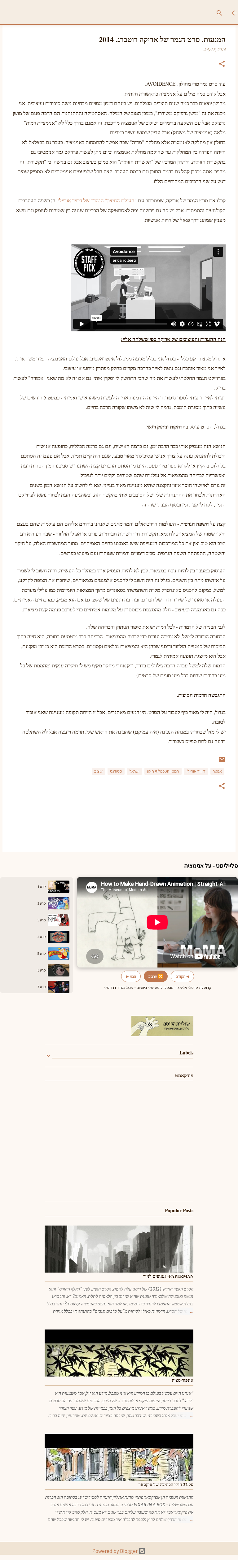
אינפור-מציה (182, 1380)
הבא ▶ (131, 976)
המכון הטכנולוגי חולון (163, 771)
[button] (222, 64)
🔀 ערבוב (155, 976)
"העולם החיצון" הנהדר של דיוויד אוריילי (98, 200)
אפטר (217, 771)
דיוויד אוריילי (196, 771)
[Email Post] (222, 762)
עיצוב (98, 771)
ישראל (134, 771)
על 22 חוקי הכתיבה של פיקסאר (166, 1484)
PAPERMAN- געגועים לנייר (168, 1276)
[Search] (222, 13)
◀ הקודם (182, 976)
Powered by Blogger (115, 1551)
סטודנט (116, 771)
